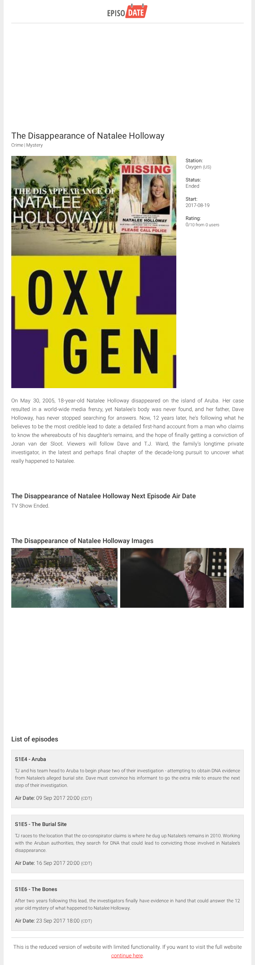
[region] (127, 76)
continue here (127, 955)
